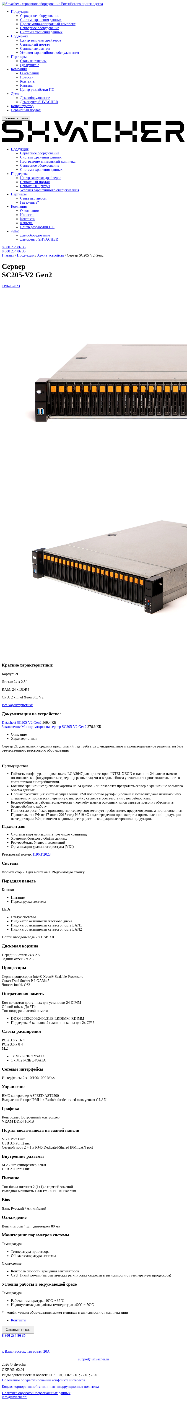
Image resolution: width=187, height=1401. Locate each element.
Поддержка (20, 36)
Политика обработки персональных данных (36, 1393)
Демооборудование (35, 98)
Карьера (26, 85)
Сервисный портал (35, 44)
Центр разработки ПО (37, 89)
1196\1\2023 (42, 854)
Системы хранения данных (41, 32)
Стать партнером (33, 61)
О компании (29, 73)
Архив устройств (50, 255)
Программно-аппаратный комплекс (47, 24)
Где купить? (29, 65)
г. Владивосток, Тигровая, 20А (26, 1351)
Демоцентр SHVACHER (39, 102)
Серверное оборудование (39, 16)
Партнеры (19, 57)
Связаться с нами (16, 118)
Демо (15, 94)
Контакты (27, 81)
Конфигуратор (22, 106)
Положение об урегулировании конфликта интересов (43, 1380)
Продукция (20, 11)
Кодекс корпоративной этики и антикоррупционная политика (50, 1386)
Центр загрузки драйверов (40, 40)
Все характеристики (17, 705)
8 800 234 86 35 (14, 1335)
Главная (8, 255)
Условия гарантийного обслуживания (49, 52)
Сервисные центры (35, 48)
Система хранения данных (41, 20)
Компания (19, 69)
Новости (27, 77)
